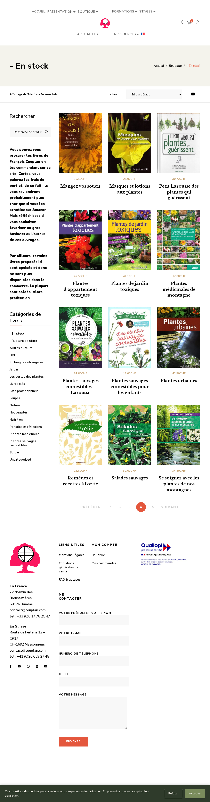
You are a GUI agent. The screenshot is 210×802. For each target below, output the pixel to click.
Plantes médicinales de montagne (178, 289)
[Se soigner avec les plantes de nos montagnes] (178, 435)
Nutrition (16, 420)
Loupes (15, 398)
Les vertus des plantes (27, 377)
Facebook (10, 666)
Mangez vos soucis (80, 186)
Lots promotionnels (24, 391)
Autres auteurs (21, 348)
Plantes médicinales (24, 434)
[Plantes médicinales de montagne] (178, 240)
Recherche (46, 132)
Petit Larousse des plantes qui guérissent (179, 192)
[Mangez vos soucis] (80, 143)
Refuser (173, 793)
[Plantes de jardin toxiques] (129, 240)
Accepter (195, 793)
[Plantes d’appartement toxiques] (80, 240)
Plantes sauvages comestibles (23, 443)
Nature (15, 405)
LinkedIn (37, 666)
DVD (13, 355)
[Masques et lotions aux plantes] (129, 143)
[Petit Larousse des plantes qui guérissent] (178, 143)
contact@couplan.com (28, 610)
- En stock (17, 334)
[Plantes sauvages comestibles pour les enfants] (129, 337)
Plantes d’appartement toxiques (80, 289)
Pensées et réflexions (26, 427)
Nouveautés (19, 412)
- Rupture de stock (23, 341)
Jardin (14, 369)
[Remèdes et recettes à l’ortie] (80, 435)
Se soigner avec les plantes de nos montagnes (179, 484)
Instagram (28, 666)
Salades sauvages (130, 478)
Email (45, 666)
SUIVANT (170, 507)
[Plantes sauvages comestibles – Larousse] (80, 337)
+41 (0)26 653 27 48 (33, 656)
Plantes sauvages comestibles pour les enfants (130, 386)
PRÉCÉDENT (92, 507)
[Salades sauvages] (129, 435)
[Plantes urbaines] (178, 337)
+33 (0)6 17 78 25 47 (33, 616)
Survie (14, 452)
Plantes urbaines (179, 380)
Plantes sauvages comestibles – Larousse (80, 386)
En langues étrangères (26, 362)
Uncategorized (20, 460)
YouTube (19, 666)
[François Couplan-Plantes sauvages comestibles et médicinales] (105, 22)
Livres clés (17, 384)
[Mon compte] (198, 23)
